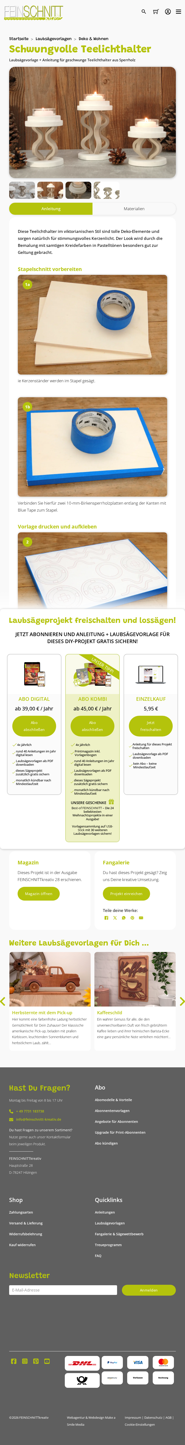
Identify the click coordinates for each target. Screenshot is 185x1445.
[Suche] (144, 12)
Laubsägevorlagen (54, 39)
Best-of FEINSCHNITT (87, 808)
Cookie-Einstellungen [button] (140, 1425)
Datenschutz (153, 1418)
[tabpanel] (92, 531)
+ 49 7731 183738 (30, 1111)
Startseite (18, 39)
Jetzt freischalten (150, 726)
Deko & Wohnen (93, 39)
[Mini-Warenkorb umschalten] (156, 11)
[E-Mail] (141, 917)
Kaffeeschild (109, 1012)
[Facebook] (106, 917)
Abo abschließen (34, 726)
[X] (115, 917)
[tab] (50, 208)
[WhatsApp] (123, 917)
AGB (168, 1418)
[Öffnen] (178, 11)
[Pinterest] (132, 917)
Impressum (133, 1418)
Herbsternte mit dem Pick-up (42, 1012)
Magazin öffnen (38, 893)
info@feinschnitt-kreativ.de (38, 1119)
